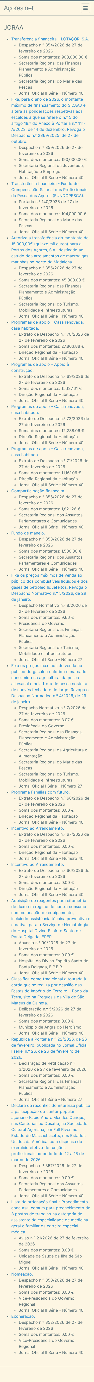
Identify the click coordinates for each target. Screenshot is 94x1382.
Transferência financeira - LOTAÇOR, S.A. (50, 38)
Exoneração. (23, 1316)
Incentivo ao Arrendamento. (37, 828)
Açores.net (19, 8)
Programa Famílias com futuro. (40, 792)
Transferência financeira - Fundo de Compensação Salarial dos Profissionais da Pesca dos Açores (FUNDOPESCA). (49, 189)
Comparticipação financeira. (38, 490)
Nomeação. (22, 1274)
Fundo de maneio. (28, 532)
